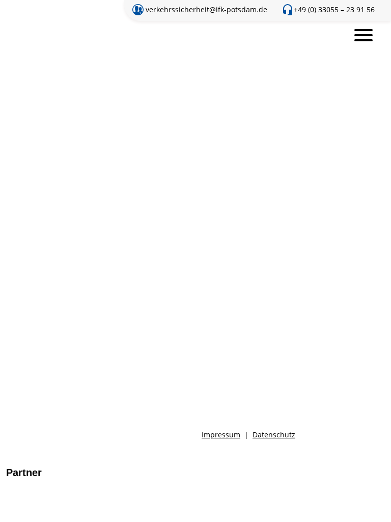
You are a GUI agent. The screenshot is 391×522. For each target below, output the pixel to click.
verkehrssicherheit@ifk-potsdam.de (206, 9)
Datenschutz (274, 434)
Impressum (221, 434)
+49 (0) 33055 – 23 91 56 (334, 9)
